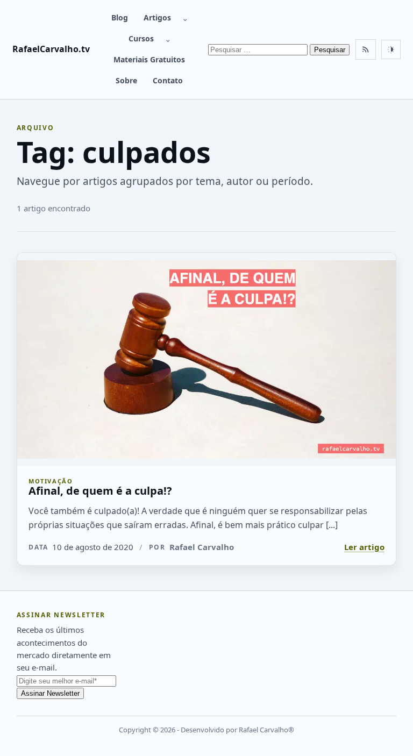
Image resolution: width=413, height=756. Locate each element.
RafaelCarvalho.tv (51, 49)
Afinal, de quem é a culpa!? (100, 490)
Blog (119, 17)
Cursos (141, 38)
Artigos (157, 17)
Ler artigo (364, 546)
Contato (168, 80)
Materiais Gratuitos (149, 59)
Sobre (126, 80)
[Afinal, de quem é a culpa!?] (206, 359)
